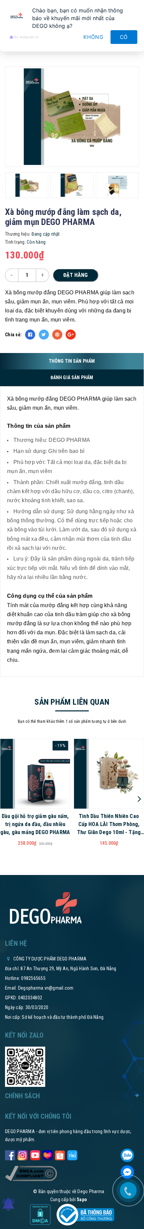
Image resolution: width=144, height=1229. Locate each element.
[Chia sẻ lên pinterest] (57, 335)
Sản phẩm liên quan (71, 702)
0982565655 (33, 978)
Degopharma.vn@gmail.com (46, 988)
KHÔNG (93, 37)
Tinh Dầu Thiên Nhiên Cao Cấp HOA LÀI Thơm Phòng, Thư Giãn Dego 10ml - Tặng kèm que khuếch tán (109, 824)
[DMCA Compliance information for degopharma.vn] (31, 1173)
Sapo (82, 1199)
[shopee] (60, 1154)
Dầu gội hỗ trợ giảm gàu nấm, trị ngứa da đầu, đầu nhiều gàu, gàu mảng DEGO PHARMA (35, 824)
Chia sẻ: (13, 334)
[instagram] (22, 1154)
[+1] (71, 335)
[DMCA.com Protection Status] (41, 1214)
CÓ (124, 37)
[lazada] (48, 1154)
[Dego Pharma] (45, 908)
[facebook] (10, 1154)
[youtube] (35, 1154)
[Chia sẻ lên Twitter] (44, 335)
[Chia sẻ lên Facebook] (30, 335)
